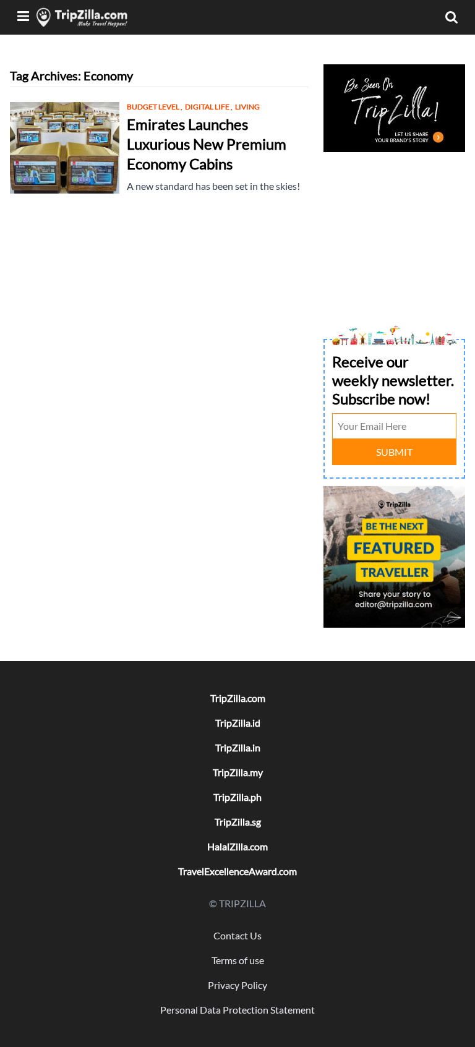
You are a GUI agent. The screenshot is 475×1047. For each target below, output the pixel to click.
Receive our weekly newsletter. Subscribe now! (393, 380)
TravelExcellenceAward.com (237, 871)
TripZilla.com (237, 698)
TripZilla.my (238, 772)
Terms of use (238, 960)
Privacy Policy (237, 985)
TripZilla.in (237, 747)
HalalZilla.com (237, 846)
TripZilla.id (237, 723)
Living (247, 106)
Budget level (154, 106)
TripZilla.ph (237, 797)
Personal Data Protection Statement (237, 1009)
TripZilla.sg (238, 821)
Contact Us (237, 935)
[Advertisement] (394, 218)
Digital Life (209, 106)
